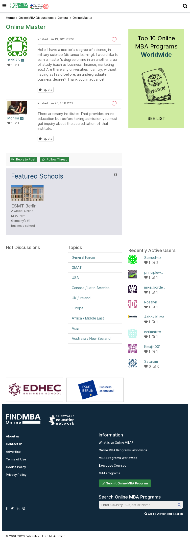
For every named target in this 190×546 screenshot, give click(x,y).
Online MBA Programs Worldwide (123, 450)
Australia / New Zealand (91, 338)
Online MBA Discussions (36, 18)
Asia (75, 328)
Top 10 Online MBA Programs (156, 46)
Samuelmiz (152, 257)
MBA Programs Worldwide (118, 458)
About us (13, 436)
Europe (77, 308)
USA (75, 277)
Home (10, 18)
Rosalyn (150, 302)
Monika (13, 118)
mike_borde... (154, 287)
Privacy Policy (16, 475)
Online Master (82, 18)
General (63, 18)
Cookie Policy (16, 467)
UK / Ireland (81, 298)
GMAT (77, 267)
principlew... (153, 272)
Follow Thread (57, 159)
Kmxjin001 (152, 346)
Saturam (151, 361)
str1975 (13, 60)
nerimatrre (152, 332)
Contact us (14, 444)
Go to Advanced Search (165, 514)
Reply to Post (25, 159)
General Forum (83, 257)
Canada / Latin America (91, 288)
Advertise (13, 452)
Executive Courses (112, 465)
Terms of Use (16, 459)
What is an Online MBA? (116, 442)
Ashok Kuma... (155, 317)
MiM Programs (109, 473)
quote (47, 89)
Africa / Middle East (88, 318)
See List (156, 118)
